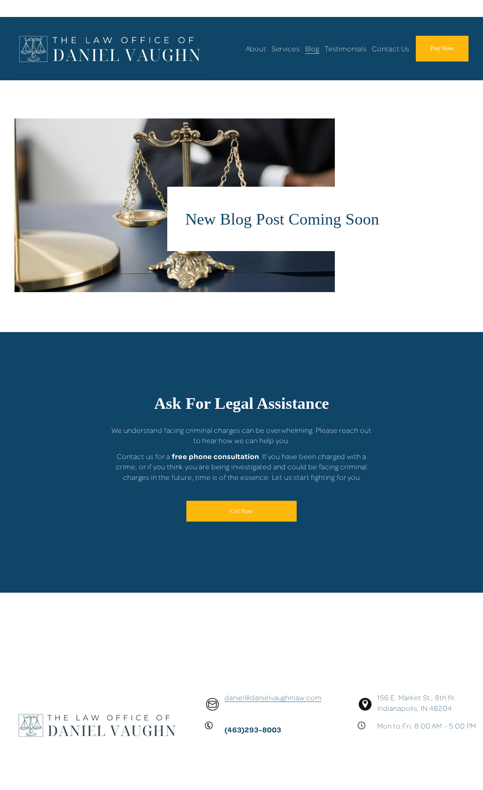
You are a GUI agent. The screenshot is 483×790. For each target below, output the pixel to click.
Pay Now (442, 49)
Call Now (241, 511)
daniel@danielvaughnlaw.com (273, 697)
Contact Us (390, 48)
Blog (312, 48)
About (256, 48)
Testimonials (346, 48)
